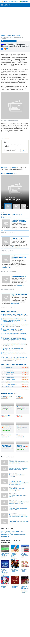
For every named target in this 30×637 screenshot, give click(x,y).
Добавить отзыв (6, 217)
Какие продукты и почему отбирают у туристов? (5, 555)
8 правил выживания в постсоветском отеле (24, 555)
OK (23, 150)
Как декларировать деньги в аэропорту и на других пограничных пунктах (24, 589)
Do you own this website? (10, 150)
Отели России (5, 533)
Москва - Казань (10, 372)
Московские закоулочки (19, 276)
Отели (5, 1)
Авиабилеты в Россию (7, 534)
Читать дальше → (16, 228)
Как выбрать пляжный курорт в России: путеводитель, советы (14, 556)
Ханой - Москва (10, 386)
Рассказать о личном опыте (8, 167)
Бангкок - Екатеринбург (11, 384)
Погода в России (5, 531)
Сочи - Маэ (8, 389)
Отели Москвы (5, 536)
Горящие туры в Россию (17, 531)
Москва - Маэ (9, 367)
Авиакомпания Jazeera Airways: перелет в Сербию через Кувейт (14, 315)
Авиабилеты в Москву (20, 534)
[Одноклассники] (5, 49)
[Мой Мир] (7, 49)
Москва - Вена (9, 370)
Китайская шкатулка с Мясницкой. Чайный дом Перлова (19, 257)
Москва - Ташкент (10, 382)
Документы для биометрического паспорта (15, 586)
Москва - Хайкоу (10, 377)
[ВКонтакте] (2, 49)
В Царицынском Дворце (19, 238)
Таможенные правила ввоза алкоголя (14, 570)
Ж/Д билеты (24, 1)
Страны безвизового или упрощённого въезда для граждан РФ (4, 572)
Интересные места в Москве (10, 353)
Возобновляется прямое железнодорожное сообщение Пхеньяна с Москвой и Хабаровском (19, 483)
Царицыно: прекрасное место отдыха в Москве (19, 220)
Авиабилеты (14, 1)
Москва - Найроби (10, 379)
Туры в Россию (14, 533)
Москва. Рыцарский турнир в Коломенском (14, 344)
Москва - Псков (9, 374)
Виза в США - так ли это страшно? (4, 586)
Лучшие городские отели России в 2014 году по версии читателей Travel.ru (15, 358)
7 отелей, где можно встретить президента (14, 333)
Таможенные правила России (24, 570)
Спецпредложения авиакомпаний (13, 364)
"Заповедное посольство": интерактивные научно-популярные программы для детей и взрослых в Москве (15, 320)
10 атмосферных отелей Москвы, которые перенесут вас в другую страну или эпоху (14, 339)
